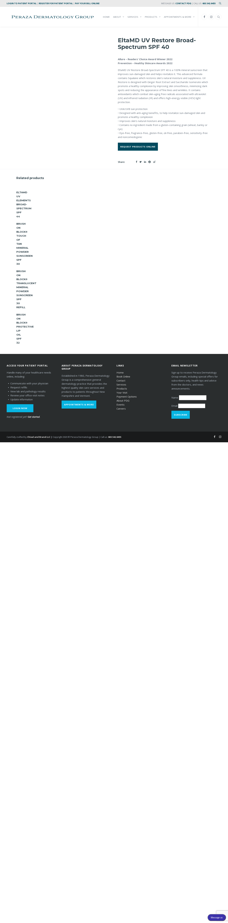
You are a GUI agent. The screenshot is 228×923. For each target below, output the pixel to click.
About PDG (123, 400)
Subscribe (180, 414)
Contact (121, 380)
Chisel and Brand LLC (38, 436)
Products (122, 388)
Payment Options (127, 396)
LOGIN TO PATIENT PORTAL (22, 3)
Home (120, 372)
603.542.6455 (208, 3)
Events (121, 404)
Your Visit (122, 392)
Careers (121, 408)
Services (121, 384)
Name (175, 397)
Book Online (123, 376)
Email (174, 405)
